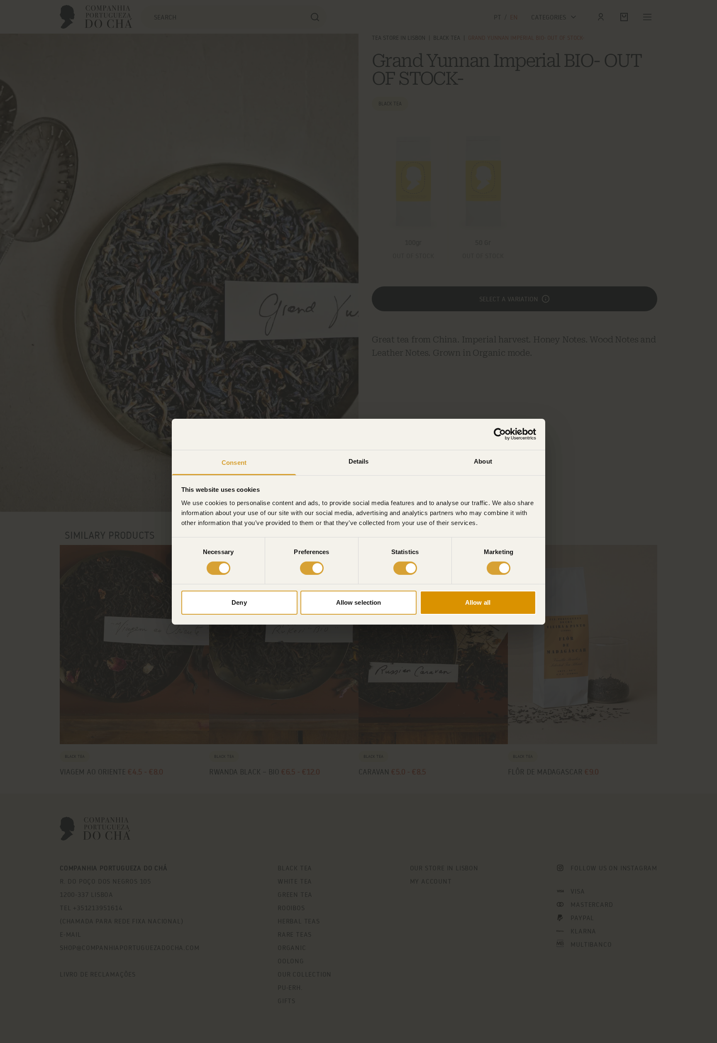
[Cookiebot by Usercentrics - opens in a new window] (499, 434)
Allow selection (358, 602)
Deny (239, 602)
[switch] (312, 568)
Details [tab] (359, 460)
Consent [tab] (234, 462)
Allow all (477, 602)
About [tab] (483, 460)
